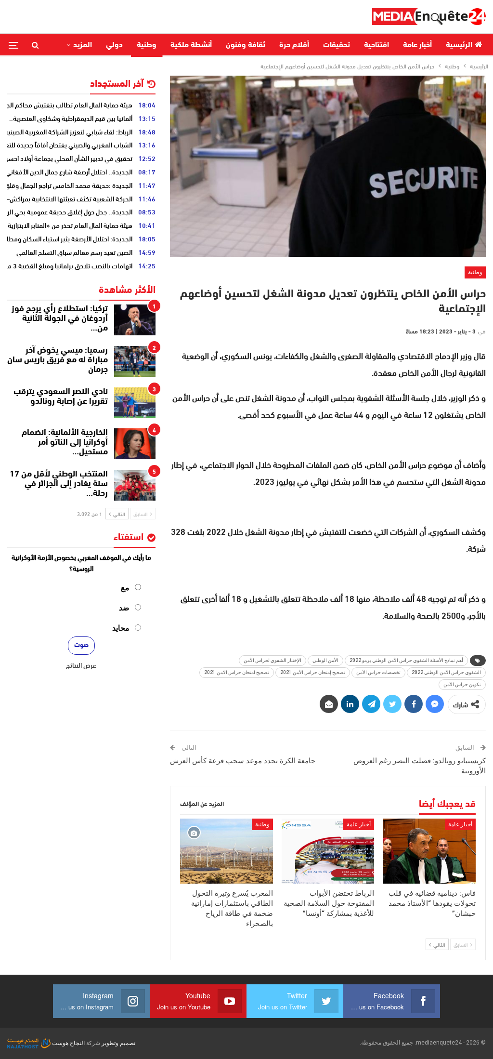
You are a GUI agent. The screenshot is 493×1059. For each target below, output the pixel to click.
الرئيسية (459, 45)
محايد (121, 628)
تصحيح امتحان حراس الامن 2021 (236, 672)
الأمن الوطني (325, 660)
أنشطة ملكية (191, 45)
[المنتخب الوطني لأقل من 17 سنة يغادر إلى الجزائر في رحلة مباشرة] (135, 485)
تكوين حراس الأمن (462, 684)
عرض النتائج (81, 665)
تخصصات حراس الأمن (378, 672)
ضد (124, 608)
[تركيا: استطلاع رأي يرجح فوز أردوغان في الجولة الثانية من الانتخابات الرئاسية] (135, 319)
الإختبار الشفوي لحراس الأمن (272, 660)
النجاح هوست (68, 1043)
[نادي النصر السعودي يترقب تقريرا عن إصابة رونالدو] (135, 402)
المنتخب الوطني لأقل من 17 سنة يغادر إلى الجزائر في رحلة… (59, 484)
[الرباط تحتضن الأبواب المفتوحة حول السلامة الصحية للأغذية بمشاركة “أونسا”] (328, 851)
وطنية (146, 45)
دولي (114, 45)
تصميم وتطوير (118, 1043)
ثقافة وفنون (245, 45)
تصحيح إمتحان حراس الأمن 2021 (312, 672)
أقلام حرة (294, 45)
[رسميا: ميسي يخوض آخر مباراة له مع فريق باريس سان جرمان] (135, 361)
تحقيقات (336, 45)
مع (125, 587)
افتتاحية (376, 45)
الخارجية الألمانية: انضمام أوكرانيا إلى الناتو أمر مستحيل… (65, 443)
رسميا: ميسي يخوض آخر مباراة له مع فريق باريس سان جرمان (57, 360)
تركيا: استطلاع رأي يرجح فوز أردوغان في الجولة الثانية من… (60, 319)
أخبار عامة (417, 45)
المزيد (82, 45)
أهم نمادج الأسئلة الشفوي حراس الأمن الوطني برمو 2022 (406, 660)
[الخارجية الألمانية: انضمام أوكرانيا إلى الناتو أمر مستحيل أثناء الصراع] (135, 443)
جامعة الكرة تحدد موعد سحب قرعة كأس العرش (242, 760)
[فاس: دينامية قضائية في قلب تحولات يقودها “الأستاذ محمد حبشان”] (429, 851)
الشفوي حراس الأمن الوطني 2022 (446, 672)
